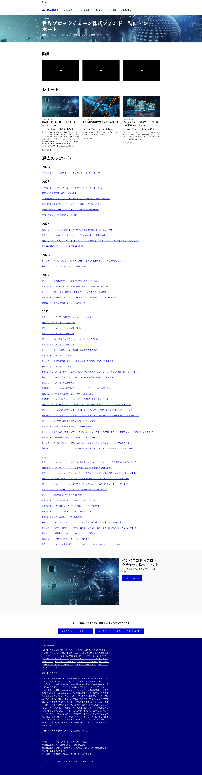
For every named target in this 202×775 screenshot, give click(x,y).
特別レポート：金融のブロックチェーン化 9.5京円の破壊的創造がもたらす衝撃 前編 (78, 377)
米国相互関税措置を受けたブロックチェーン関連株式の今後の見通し (71, 204)
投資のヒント (99, 10)
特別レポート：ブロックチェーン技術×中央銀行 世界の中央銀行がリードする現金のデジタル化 (83, 260)
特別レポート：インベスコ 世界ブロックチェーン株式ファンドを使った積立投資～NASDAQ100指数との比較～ (90, 473)
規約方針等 (104, 661)
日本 (45, 2)
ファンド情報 (67, 10)
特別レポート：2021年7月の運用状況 (58, 355)
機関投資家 (125, 10)
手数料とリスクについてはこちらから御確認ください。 (65, 730)
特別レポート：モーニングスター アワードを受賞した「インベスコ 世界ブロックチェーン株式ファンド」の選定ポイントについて (98, 431)
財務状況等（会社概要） (65, 661)
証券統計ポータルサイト (85, 664)
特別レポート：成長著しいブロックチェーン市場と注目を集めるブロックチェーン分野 (79, 297)
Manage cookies (48, 645)
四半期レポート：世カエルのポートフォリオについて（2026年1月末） (72, 173)
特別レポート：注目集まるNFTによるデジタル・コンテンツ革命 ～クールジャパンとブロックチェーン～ (86, 404)
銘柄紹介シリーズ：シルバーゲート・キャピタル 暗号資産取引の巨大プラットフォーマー (80, 399)
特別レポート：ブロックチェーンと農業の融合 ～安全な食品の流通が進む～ (74, 489)
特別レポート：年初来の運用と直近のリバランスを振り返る (67, 393)
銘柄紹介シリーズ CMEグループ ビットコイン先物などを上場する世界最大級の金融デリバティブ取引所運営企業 (90, 415)
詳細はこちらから (132, 578)
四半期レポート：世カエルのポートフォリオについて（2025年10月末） (72, 187)
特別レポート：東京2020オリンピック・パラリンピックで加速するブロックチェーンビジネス (82, 544)
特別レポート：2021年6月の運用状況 (58, 366)
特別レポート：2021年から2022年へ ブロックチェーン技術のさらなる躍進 (74, 291)
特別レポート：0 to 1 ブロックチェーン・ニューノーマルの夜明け (70, 339)
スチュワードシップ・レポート (56, 658)
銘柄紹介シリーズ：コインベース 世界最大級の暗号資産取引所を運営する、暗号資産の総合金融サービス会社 (88, 371)
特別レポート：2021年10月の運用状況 (58, 322)
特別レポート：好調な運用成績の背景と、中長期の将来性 (66, 426)
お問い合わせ (51, 667)
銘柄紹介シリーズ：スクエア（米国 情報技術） (63, 516)
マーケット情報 (83, 10)
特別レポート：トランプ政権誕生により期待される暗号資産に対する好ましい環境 (77, 229)
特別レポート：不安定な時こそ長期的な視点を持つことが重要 (68, 421)
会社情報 (112, 10)
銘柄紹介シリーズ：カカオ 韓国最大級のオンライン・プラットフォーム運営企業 (76, 388)
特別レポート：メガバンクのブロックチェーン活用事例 (65, 538)
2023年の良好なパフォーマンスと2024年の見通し (63, 246)
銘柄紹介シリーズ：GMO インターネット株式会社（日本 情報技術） (71, 505)
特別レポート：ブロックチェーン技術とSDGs (61, 328)
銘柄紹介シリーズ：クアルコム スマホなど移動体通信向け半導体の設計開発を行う (77, 467)
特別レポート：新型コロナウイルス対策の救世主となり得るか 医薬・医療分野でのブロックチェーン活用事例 (89, 527)
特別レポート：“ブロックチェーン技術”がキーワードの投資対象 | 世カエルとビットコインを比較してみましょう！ (90, 240)
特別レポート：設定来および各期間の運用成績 (62, 495)
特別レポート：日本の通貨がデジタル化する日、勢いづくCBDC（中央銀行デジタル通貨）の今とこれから (87, 410)
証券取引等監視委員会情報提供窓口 (58, 664)
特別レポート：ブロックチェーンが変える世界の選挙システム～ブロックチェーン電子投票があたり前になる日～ (90, 462)
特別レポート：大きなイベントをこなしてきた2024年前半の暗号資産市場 (73, 235)
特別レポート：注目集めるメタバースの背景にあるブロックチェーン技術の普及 (76, 286)
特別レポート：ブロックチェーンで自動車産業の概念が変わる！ (69, 500)
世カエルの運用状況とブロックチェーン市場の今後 (64, 302)
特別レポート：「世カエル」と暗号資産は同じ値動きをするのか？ (70, 350)
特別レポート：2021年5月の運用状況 (58, 382)
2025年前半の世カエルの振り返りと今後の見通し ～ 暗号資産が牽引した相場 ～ (76, 198)
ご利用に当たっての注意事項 (54, 649)
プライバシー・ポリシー (87, 661)
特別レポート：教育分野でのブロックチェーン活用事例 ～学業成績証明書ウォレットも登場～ (82, 522)
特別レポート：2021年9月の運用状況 (58, 333)
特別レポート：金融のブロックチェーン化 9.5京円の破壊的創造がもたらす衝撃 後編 (78, 360)
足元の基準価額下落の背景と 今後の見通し (60, 193)
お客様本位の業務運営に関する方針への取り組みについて (83, 655)
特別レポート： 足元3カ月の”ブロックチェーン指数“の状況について (71, 511)
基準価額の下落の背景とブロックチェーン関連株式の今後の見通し (70, 209)
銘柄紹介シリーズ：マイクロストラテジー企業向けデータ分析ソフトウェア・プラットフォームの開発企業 (87, 448)
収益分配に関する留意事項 (72, 652)
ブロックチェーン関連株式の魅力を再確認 (60, 215)
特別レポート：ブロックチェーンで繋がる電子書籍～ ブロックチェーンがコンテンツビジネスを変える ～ (87, 442)
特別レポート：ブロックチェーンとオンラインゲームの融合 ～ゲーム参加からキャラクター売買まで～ (85, 484)
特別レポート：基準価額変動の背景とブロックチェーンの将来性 (69, 437)
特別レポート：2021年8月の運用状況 (58, 344)
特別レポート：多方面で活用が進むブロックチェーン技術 (66, 317)
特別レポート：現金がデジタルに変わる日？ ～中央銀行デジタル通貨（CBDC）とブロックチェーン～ (85, 478)
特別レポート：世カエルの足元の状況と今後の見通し (65, 266)
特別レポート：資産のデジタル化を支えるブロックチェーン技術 (69, 281)
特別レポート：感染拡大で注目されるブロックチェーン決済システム (71, 533)
